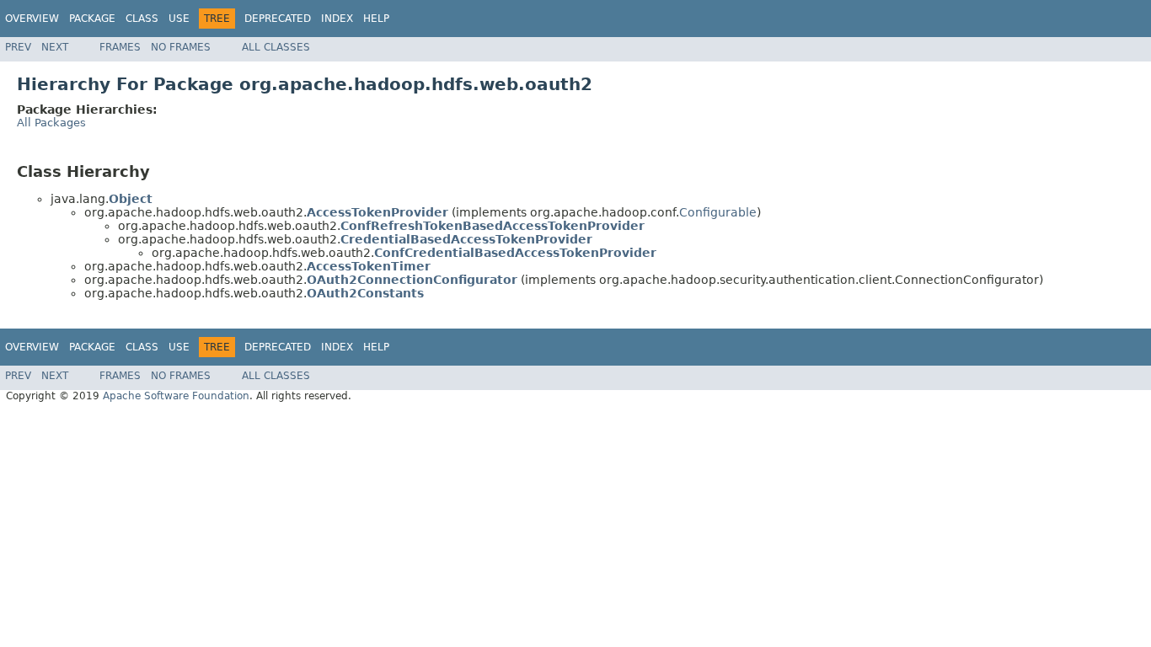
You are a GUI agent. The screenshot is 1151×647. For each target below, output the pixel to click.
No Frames (181, 47)
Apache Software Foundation (176, 396)
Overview (32, 18)
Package (92, 18)
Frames (120, 47)
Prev (18, 47)
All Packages (51, 122)
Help (376, 18)
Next (54, 47)
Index (337, 18)
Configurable (718, 212)
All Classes (276, 47)
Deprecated (277, 18)
